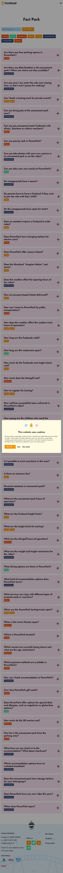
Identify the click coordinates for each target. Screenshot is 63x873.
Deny (18, 447)
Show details (26, 447)
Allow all (9, 447)
